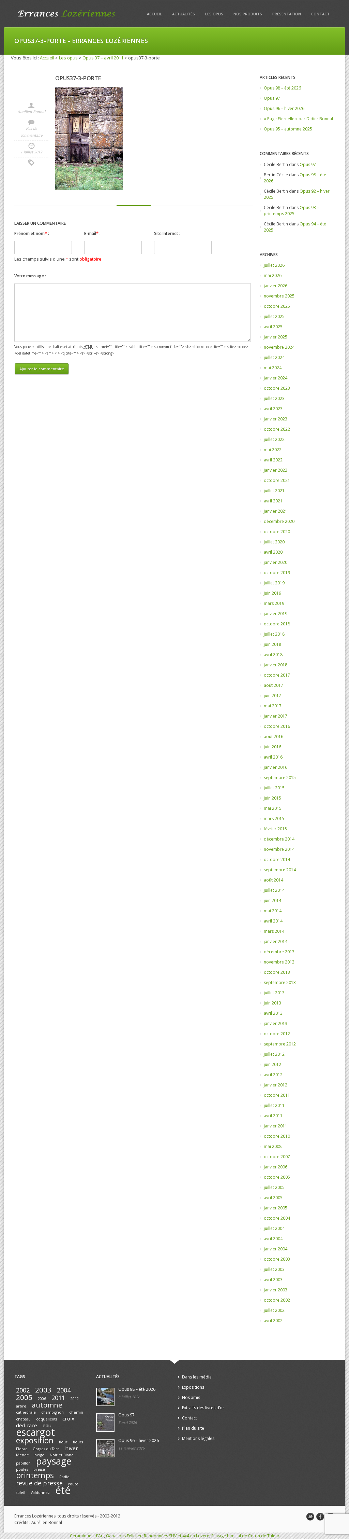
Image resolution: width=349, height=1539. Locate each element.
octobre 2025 (277, 306)
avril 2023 (273, 409)
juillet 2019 (274, 583)
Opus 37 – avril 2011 (102, 58)
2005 (24, 1397)
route (73, 1484)
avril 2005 (273, 1198)
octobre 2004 (277, 1218)
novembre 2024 (279, 347)
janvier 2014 (275, 941)
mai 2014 (273, 911)
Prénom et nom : (31, 233)
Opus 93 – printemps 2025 (291, 211)
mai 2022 (273, 450)
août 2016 (273, 736)
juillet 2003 (274, 1269)
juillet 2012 (274, 1054)
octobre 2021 (277, 480)
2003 (43, 1390)
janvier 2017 (275, 716)
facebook (320, 1517)
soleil (20, 1492)
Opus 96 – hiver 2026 (284, 108)
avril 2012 (273, 1075)
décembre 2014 (279, 839)
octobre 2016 (277, 726)
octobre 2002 (277, 1300)
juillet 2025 (274, 316)
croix (68, 1418)
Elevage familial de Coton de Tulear (245, 1536)
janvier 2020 (275, 562)
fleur (63, 1442)
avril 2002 (273, 1320)
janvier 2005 (275, 1208)
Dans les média (197, 1377)
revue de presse (39, 1483)
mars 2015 (274, 818)
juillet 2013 (274, 993)
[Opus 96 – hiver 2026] (105, 1448)
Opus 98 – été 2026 (282, 88)
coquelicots (46, 1419)
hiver (71, 1448)
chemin (76, 1412)
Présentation (286, 13)
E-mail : (92, 233)
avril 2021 (273, 501)
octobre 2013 (277, 972)
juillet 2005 (274, 1187)
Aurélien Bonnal (31, 111)
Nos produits (247, 13)
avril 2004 (273, 1239)
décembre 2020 (279, 521)
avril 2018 (273, 654)
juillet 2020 (274, 542)
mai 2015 (273, 808)
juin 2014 (272, 900)
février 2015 (275, 829)
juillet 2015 (274, 788)
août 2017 (273, 685)
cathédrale (26, 1412)
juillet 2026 (274, 265)
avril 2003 (273, 1279)
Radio (64, 1476)
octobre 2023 (277, 388)
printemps (35, 1475)
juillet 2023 (274, 398)
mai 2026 (273, 275)
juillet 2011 (274, 1105)
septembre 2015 (280, 777)
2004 (64, 1390)
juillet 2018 (274, 634)
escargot (35, 1432)
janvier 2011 (275, 1126)
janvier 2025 (275, 337)
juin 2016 (272, 747)
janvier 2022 (275, 470)
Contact (320, 13)
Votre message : (30, 276)
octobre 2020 (277, 532)
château (23, 1419)
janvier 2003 (275, 1290)
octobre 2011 (277, 1095)
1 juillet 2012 (31, 152)
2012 (75, 1398)
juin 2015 (272, 798)
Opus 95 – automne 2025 (288, 129)
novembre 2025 (279, 296)
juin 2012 (272, 1064)
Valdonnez (40, 1492)
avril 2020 (273, 552)
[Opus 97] (105, 1422)
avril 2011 (273, 1116)
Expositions (193, 1387)
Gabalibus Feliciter (124, 1536)
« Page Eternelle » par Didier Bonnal (298, 119)
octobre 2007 (277, 1157)
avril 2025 (273, 327)
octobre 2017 (277, 675)
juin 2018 (272, 644)
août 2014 (273, 880)
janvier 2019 (275, 613)
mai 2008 (273, 1146)
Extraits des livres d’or (203, 1408)
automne (47, 1405)
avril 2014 (273, 921)
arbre (21, 1406)
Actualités (183, 13)
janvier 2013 (275, 1023)
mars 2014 (274, 931)
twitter (310, 1517)
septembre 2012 (280, 1044)
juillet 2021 (274, 491)
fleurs (78, 1442)
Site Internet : (167, 233)
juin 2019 (272, 593)
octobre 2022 (277, 429)
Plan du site (193, 1428)
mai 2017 (273, 706)
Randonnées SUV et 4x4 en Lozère (176, 1536)
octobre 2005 (277, 1177)
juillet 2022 (274, 439)
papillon (23, 1463)
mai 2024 (273, 368)
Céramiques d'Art (87, 1536)
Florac (21, 1448)
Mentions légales (198, 1438)
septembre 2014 (280, 870)
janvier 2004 (275, 1249)
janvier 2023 (275, 419)
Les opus (214, 13)
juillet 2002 (274, 1310)
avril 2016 (273, 757)
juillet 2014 (274, 890)
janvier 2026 (275, 286)
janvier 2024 (275, 378)
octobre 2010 (277, 1136)
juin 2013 (272, 1003)
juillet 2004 (274, 1228)
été (63, 1490)
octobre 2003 (277, 1259)
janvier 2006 (275, 1167)
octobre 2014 (277, 859)
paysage (54, 1461)
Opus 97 (272, 98)
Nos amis (191, 1397)
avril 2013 (273, 1013)
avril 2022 (273, 460)
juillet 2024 (274, 357)
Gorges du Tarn (46, 1448)
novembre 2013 (279, 962)
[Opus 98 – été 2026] (105, 1397)
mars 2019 (274, 603)
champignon (52, 1412)
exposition (35, 1440)
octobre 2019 (277, 573)
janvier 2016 (275, 767)
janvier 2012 (275, 1085)
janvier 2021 (275, 511)
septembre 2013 (280, 982)
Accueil (154, 13)
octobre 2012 (277, 1034)
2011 (58, 1398)
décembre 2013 (279, 952)
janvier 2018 (275, 665)
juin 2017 (272, 695)
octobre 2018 (277, 624)
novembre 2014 (279, 849)
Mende (22, 1455)
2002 (23, 1390)
